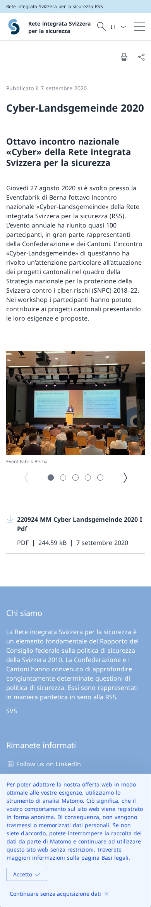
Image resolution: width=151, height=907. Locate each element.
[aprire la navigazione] (139, 27)
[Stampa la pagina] (123, 57)
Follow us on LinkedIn (48, 764)
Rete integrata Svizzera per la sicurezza (59, 27)
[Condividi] (140, 57)
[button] (51, 477)
